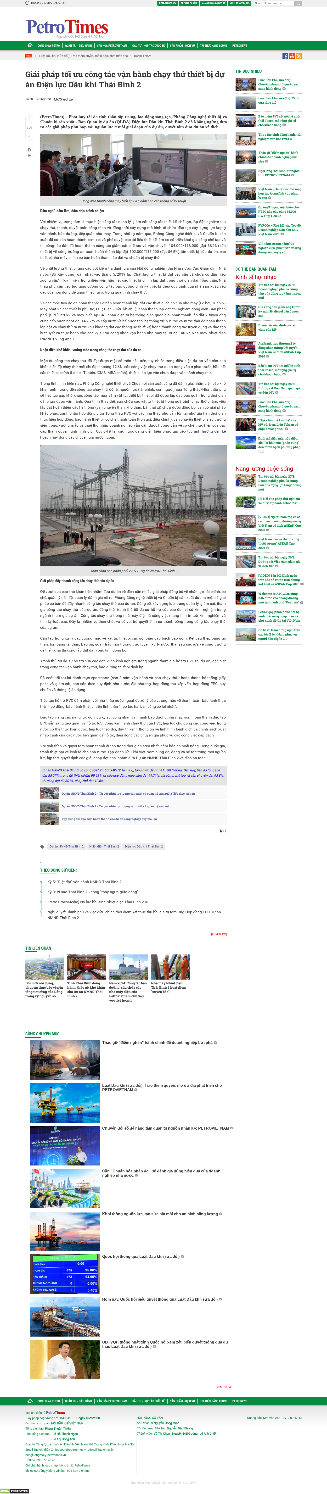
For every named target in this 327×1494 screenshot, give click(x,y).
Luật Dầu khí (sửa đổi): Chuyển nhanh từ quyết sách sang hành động (279, 84)
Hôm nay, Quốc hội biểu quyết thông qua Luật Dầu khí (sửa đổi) (160, 1299)
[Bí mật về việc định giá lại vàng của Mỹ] (246, 329)
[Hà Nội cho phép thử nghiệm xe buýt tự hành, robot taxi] (246, 503)
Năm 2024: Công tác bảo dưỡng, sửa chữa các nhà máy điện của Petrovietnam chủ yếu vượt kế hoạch (128, 992)
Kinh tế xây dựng (239, 3)
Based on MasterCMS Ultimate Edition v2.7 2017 (163, 1482)
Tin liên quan (38, 948)
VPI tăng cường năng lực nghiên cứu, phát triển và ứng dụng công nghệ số (279, 247)
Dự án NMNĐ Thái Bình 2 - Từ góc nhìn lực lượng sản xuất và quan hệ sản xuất (116, 806)
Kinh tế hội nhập (256, 277)
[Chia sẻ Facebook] (29, 150)
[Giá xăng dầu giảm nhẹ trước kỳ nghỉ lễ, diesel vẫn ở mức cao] (246, 311)
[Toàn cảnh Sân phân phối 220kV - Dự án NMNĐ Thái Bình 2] (133, 505)
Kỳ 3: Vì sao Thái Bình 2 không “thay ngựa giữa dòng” (92, 892)
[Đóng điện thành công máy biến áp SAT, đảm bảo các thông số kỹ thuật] (133, 165)
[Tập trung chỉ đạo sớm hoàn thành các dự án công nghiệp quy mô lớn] (49, 819)
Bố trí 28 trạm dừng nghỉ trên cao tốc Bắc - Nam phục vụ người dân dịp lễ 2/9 (279, 634)
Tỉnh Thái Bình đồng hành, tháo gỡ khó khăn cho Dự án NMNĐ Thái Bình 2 (86, 989)
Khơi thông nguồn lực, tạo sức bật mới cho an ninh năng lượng (160, 1214)
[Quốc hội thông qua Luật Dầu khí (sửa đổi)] (65, 1274)
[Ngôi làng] (246, 175)
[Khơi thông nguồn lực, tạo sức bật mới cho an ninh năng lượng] (65, 1231)
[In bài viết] (29, 155)
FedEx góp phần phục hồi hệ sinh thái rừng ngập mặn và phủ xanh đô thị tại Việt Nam (279, 616)
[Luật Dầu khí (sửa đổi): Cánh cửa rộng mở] (246, 102)
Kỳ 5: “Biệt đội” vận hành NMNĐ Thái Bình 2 (84, 882)
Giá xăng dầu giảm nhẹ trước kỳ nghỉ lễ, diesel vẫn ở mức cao (279, 311)
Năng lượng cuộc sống (264, 468)
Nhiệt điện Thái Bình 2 (104, 846)
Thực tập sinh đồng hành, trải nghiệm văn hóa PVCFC (279, 136)
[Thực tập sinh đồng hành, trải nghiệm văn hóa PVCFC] (246, 138)
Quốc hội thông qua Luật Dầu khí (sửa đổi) (141, 1256)
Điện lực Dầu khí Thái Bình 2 (144, 846)
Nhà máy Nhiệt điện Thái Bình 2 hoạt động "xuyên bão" (168, 987)
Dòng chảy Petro (49, 45)
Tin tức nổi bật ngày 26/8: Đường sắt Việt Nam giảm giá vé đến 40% (279, 388)
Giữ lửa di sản (189, 3)
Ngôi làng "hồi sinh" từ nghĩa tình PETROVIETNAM (278, 173)
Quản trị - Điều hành (78, 45)
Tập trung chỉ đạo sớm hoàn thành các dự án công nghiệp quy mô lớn (109, 819)
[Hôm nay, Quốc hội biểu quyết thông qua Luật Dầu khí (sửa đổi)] (65, 1317)
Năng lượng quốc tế (213, 3)
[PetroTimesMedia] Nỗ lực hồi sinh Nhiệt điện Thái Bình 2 (95, 902)
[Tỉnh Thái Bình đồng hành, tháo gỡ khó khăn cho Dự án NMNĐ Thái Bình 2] (86, 967)
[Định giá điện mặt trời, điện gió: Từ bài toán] (246, 442)
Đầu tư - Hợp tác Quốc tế (148, 45)
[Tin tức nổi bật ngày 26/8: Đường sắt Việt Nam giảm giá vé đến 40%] (246, 388)
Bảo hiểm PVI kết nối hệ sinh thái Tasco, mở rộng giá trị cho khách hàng (279, 120)
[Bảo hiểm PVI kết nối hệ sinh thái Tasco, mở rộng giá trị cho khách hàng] (246, 120)
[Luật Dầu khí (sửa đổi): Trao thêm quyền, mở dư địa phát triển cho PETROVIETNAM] (65, 1103)
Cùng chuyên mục (42, 1034)
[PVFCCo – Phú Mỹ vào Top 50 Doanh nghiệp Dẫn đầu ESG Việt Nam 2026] (246, 229)
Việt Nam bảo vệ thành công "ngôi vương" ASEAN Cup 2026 (278, 543)
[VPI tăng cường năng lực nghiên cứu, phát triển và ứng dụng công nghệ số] (246, 248)
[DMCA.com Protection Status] (14, 1491)
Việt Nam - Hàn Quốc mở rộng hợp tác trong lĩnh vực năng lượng (279, 193)
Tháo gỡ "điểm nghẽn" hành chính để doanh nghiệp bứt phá (157, 1043)
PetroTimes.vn (167, 3)
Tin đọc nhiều (249, 71)
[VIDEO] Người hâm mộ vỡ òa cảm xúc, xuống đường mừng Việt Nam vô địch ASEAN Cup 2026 (279, 523)
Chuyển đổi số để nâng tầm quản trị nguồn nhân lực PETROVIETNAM (165, 1128)
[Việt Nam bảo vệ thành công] (246, 543)
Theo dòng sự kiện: (58, 870)
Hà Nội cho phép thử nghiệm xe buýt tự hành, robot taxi (279, 500)
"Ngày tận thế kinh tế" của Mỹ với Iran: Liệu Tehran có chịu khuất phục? (278, 424)
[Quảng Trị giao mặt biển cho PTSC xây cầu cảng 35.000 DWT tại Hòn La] (246, 211)
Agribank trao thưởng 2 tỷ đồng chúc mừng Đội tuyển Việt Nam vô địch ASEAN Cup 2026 (279, 349)
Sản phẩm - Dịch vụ (182, 45)
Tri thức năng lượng (213, 45)
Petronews (239, 45)
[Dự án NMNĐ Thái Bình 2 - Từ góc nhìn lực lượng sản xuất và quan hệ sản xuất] (49, 806)
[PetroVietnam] (66, 29)
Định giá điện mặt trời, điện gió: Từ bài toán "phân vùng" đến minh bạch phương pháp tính (279, 444)
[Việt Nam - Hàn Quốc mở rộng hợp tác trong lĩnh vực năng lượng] (246, 193)
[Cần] (65, 1188)
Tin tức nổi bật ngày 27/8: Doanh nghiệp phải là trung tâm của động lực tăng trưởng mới (279, 291)
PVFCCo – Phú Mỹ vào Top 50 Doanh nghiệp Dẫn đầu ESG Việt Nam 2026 (279, 229)
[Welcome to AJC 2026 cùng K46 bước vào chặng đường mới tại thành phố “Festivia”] (246, 598)
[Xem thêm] (219, 934)
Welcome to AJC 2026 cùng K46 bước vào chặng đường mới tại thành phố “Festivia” (278, 597)
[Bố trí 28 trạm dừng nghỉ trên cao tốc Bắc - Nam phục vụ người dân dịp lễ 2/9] (246, 634)
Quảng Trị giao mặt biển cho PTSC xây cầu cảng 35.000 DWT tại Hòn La (278, 211)
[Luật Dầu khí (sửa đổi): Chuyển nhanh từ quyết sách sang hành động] (246, 84)
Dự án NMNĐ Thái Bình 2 (67, 846)
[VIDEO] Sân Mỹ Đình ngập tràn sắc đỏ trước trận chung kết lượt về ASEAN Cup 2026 (279, 579)
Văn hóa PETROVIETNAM (112, 45)
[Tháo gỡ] (65, 1060)
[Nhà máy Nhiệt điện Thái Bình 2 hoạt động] (170, 967)
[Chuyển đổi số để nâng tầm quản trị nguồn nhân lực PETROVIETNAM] (65, 1145)
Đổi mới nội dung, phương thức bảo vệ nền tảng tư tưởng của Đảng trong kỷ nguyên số (44, 989)
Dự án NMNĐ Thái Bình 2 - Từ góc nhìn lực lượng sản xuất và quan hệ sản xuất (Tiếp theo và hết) (128, 793)
